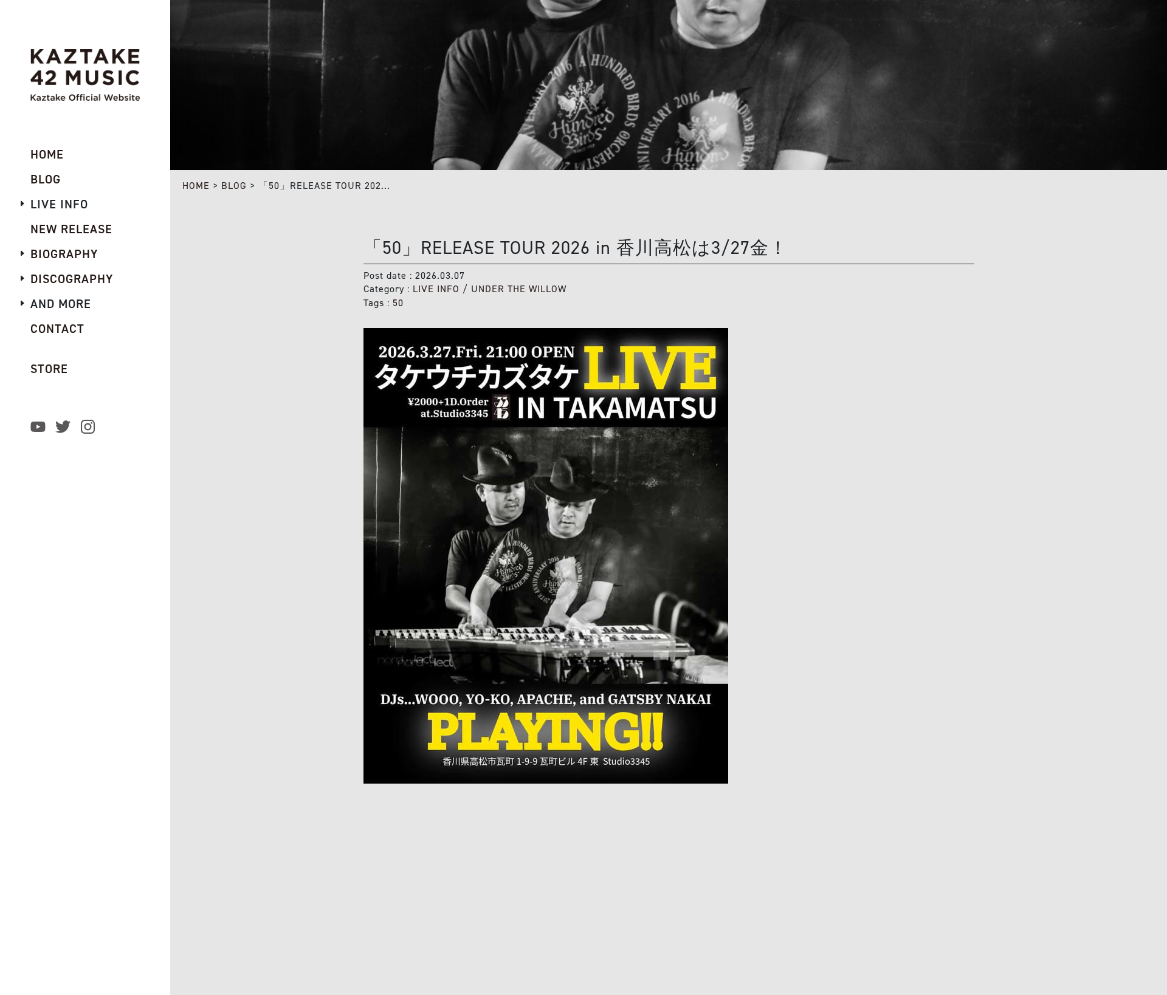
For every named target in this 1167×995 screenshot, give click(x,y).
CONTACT (57, 329)
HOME (196, 185)
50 (398, 302)
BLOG (234, 185)
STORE (49, 369)
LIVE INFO (436, 288)
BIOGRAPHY (64, 254)
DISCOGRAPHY (71, 279)
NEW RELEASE (71, 229)
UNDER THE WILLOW (518, 288)
